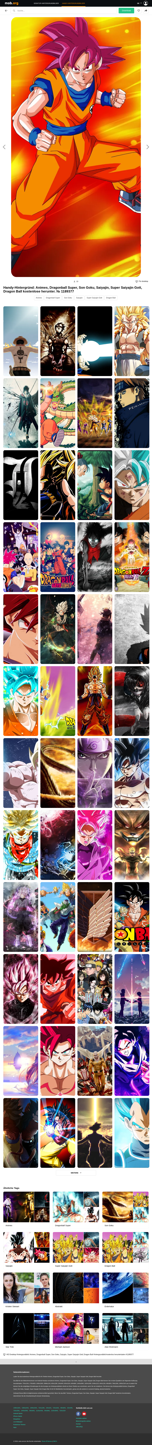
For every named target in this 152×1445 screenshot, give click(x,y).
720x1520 (62, 1410)
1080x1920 (16, 1408)
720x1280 (41, 1408)
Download (126, 10)
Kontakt (78, 1424)
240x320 (48, 1408)
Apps (14, 1427)
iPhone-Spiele (17, 1416)
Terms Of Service (47, 1441)
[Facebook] (79, 1415)
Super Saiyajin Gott (94, 298)
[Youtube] (84, 1415)
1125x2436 (39, 1410)
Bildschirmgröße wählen (83, 1421)
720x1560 (16, 1410)
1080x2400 (25, 1408)
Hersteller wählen (81, 1418)
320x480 (69, 1408)
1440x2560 (24, 1410)
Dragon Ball (111, 298)
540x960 (47, 1410)
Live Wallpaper (17, 1422)
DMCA (55, 1441)
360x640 (32, 1410)
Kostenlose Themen (19, 1424)
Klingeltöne (16, 1419)
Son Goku (68, 298)
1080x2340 (33, 1408)
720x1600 (56, 1408)
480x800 (63, 1408)
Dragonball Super (53, 298)
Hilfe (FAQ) (79, 1427)
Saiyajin (79, 298)
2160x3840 (54, 1410)
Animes (39, 298)
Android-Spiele (17, 1413)
